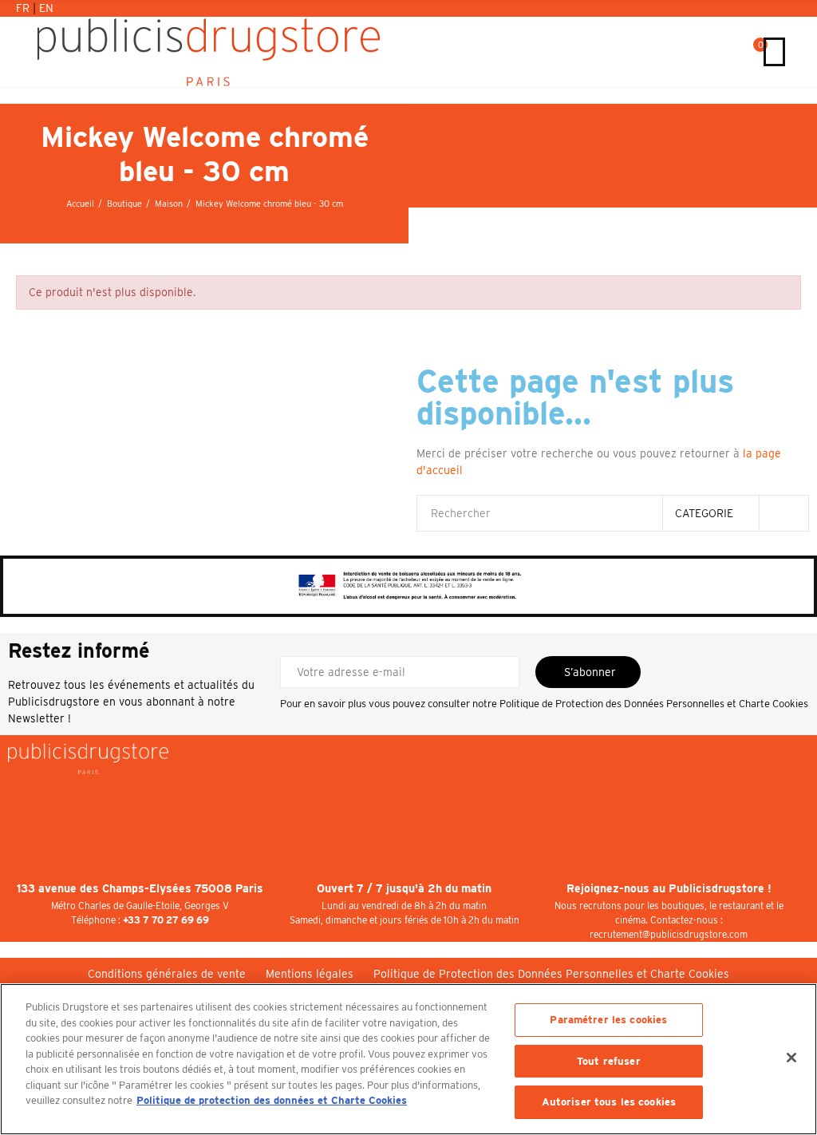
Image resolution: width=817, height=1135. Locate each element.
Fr (24, 8)
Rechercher (783, 513)
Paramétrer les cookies (608, 1020)
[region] (408, 1059)
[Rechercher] (737, 52)
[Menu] (774, 52)
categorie (704, 513)
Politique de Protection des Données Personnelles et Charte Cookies (653, 704)
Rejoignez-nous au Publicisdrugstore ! (669, 888)
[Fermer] (791, 1057)
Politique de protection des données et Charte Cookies (271, 1100)
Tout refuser (609, 1061)
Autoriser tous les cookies (609, 1102)
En (46, 8)
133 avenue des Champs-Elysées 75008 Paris (140, 888)
